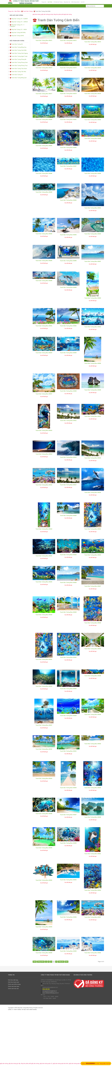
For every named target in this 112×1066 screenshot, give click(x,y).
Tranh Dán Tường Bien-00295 (44, 260)
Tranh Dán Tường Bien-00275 (68, 67)
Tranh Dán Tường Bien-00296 (68, 260)
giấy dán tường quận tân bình (60, 1063)
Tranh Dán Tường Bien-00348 (92, 817)
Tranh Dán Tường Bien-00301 (44, 325)
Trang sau (61, 961)
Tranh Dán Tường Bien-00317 (68, 484)
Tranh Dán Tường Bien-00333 (92, 648)
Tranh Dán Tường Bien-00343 (44, 778)
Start (34, 961)
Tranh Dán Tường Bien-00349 (44, 847)
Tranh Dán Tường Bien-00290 (68, 200)
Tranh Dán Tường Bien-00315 (92, 458)
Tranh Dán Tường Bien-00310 (44, 430)
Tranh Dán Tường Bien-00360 (92, 952)
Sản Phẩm (17, 11)
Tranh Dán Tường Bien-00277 (44, 93)
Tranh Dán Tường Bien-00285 (92, 138)
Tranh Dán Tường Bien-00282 (92, 119)
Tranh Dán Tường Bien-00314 (68, 457)
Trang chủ (10, 11)
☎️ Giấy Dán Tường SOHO (17, 35)
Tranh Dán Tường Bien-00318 (92, 492)
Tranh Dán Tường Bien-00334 (44, 686)
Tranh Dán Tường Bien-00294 (92, 233)
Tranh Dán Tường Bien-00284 (68, 147)
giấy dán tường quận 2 (75, 1063)
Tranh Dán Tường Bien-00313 (44, 454)
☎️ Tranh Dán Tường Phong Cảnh (19, 62)
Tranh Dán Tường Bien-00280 (44, 119)
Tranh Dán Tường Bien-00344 (68, 787)
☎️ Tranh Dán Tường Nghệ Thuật (18, 56)
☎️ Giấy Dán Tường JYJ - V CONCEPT (17, 25)
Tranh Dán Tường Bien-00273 (92, 41)
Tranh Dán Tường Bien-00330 (92, 622)
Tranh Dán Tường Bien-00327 (92, 586)
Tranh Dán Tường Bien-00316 (44, 484)
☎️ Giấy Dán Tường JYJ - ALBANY (19, 18)
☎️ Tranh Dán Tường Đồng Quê (18, 77)
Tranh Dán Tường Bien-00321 (92, 529)
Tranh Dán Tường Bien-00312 (92, 416)
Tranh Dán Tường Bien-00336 (92, 675)
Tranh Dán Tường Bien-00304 (44, 352)
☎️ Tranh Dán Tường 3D (16, 44)
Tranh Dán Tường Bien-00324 (92, 555)
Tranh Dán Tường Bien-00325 (44, 581)
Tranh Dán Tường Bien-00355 (44, 926)
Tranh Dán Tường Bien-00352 (44, 880)
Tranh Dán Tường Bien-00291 (92, 208)
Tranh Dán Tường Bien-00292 (44, 233)
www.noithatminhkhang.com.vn (50, 992)
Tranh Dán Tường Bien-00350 (68, 843)
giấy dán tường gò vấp (47, 14)
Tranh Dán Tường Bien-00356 (68, 917)
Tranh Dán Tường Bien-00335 (68, 688)
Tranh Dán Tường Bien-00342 (92, 743)
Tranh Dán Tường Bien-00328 (44, 614)
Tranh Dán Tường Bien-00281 (68, 119)
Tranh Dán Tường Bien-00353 (68, 879)
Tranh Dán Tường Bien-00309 (92, 390)
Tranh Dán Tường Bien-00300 (92, 298)
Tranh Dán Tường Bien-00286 (44, 173)
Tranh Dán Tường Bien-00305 (68, 352)
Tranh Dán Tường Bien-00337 (44, 725)
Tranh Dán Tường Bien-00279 (92, 93)
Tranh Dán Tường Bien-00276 (92, 67)
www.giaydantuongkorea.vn (49, 991)
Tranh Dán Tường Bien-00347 (68, 814)
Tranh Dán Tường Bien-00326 (68, 582)
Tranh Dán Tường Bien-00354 (92, 890)
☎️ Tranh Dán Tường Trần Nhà (18, 71)
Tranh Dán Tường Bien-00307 (44, 394)
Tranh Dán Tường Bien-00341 (68, 751)
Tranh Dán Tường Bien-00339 (92, 714)
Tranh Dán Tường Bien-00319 (44, 529)
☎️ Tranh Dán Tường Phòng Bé (18, 59)
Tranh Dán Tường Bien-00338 (68, 715)
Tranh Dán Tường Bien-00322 (44, 555)
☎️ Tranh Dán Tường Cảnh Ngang (19, 53)
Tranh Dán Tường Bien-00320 (68, 515)
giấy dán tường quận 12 (46, 1063)
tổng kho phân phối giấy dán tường (63, 14)
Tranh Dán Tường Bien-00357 (92, 917)
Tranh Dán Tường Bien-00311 (68, 420)
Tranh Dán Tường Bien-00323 (68, 554)
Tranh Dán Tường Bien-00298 (44, 280)
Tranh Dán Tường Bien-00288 (92, 173)
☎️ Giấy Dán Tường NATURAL (18, 32)
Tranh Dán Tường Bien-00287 (68, 166)
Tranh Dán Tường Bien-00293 (68, 234)
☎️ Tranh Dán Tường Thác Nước (18, 68)
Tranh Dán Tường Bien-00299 (68, 287)
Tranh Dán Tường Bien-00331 (44, 659)
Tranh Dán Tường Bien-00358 (44, 952)
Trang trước (41, 961)
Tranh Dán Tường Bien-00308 (68, 391)
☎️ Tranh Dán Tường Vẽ (16, 74)
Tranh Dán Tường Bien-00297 (92, 261)
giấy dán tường (37, 14)
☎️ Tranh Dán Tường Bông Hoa (18, 47)
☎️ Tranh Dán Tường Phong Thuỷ (18, 65)
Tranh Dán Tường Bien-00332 (68, 657)
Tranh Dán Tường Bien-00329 (68, 612)
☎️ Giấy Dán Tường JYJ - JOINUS (19, 21)
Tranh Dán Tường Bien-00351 (92, 853)
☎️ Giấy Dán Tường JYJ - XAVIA (18, 29)
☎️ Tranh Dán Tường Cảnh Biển (18, 50)
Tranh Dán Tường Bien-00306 (92, 363)
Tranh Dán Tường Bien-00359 (68, 951)
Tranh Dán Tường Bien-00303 (92, 326)
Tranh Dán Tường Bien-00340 (44, 749)
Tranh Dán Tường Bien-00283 (44, 145)
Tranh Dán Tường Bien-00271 (44, 40)
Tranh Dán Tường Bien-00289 (44, 192)
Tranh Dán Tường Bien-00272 (68, 40)
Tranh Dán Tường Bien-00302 (68, 325)
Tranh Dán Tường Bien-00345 (92, 787)
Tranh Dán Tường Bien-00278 (68, 93)
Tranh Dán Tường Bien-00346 (44, 813)
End (67, 961)
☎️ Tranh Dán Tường (26, 11)
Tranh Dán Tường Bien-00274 (44, 67)
